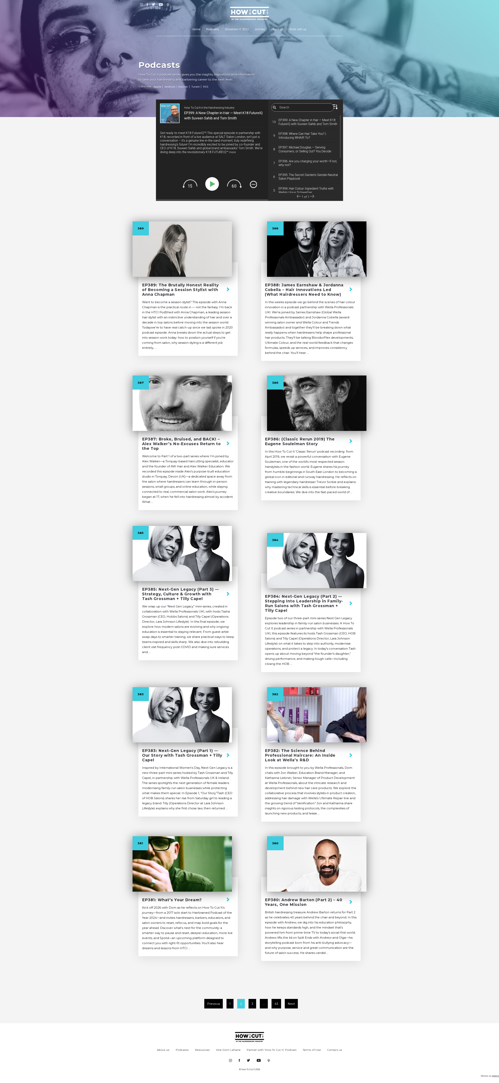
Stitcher (183, 86)
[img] (189, 183)
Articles (260, 29)
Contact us (334, 1049)
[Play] (213, 184)
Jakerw (495, 1076)
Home (196, 29)
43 (276, 1004)
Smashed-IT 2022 (237, 29)
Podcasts (212, 29)
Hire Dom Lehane (228, 1049)
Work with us (297, 29)
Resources (202, 1049)
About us (277, 29)
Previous (213, 1004)
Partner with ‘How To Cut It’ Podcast (271, 1049)
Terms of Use (312, 1049)
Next (291, 1004)
